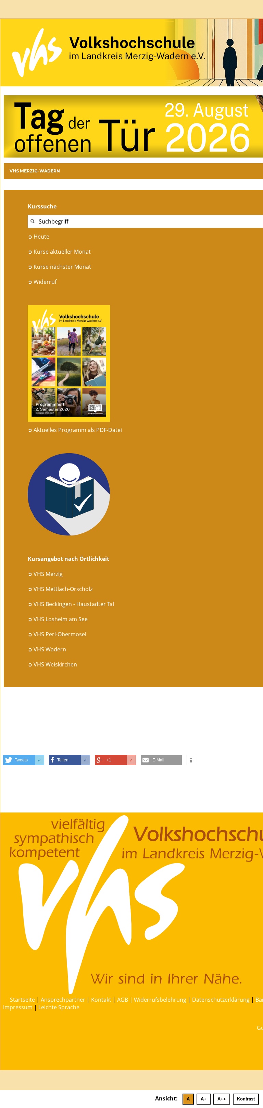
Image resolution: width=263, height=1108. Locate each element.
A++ (221, 1098)
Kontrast (246, 1098)
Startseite (22, 999)
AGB (122, 999)
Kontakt (101, 999)
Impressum (18, 1007)
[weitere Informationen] (191, 760)
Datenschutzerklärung (221, 999)
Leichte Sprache (58, 1007)
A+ (203, 1098)
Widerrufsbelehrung (160, 999)
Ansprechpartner (63, 999)
